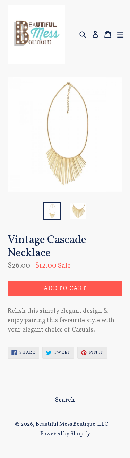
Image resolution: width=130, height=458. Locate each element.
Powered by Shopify (65, 434)
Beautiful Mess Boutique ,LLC (72, 424)
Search (65, 399)
